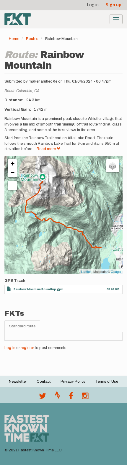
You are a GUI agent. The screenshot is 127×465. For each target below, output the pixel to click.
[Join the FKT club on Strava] (57, 397)
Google (116, 271)
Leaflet (86, 271)
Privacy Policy (73, 381)
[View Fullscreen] (12, 185)
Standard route (22, 326)
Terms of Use (106, 381)
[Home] (17, 19)
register (27, 348)
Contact (44, 381)
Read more (47, 149)
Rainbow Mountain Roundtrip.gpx (38, 289)
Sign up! (114, 5)
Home (14, 39)
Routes (32, 39)
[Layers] (112, 165)
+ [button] (12, 163)
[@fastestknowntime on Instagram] (85, 397)
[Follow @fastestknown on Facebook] (71, 397)
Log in (93, 5)
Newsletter (18, 381)
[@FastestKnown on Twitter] (42, 397)
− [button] (12, 172)
